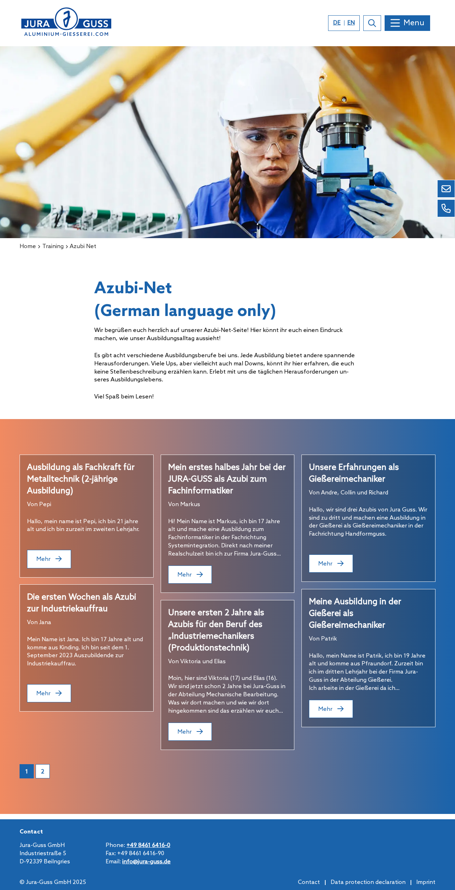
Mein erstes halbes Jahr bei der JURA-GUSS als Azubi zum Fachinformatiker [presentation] (227, 479)
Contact (309, 882)
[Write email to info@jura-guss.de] (446, 189)
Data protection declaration (368, 882)
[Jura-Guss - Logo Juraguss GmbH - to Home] (66, 23)
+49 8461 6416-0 (148, 845)
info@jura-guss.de (146, 861)
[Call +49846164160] (446, 208)
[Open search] (372, 23)
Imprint (425, 882)
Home (28, 246)
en (351, 23)
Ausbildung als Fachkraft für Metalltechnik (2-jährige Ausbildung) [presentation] (81, 479)
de (337, 23)
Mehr (44, 559)
